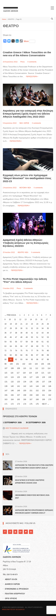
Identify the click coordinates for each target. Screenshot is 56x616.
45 (5, 337)
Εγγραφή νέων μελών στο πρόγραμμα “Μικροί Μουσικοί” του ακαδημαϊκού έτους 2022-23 (27, 178)
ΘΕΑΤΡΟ (21, 252)
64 (11, 346)
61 (42, 342)
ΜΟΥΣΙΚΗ (23, 188)
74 (16, 351)
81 (5, 355)
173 (18, 404)
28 (11, 328)
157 (18, 395)
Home (4, 19)
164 (12, 399)
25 (42, 324)
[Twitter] (26, 532)
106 (48, 364)
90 (5, 359)
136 (37, 382)
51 (37, 337)
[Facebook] (5, 532)
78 (37, 351)
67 (27, 346)
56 (16, 342)
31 (27, 328)
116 (12, 373)
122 (49, 373)
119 (30, 373)
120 (36, 373)
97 (42, 359)
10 (10, 319)
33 (37, 328)
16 (41, 319)
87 (37, 355)
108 (12, 368)
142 (24, 386)
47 (16, 337)
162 (49, 395)
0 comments (31, 62)
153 (43, 391)
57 (21, 342)
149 (18, 391)
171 (5, 404)
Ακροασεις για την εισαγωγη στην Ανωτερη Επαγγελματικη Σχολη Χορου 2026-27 (34, 466)
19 (11, 324)
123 (5, 377)
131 (5, 382)
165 (18, 399)
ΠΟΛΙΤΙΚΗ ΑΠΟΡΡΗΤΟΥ (15, 594)
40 (27, 333)
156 (12, 395)
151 (30, 391)
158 (24, 395)
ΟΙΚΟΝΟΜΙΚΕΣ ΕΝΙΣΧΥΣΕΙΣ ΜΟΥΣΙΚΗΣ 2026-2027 (32, 496)
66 (21, 346)
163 (5, 399)
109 (18, 368)
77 (32, 351)
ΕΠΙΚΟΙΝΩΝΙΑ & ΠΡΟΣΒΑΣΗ (16, 589)
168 (37, 399)
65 (16, 346)
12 (20, 319)
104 (36, 364)
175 (30, 404)
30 (21, 328)
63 (5, 346)
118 (24, 373)
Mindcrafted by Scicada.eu (13, 609)
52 (42, 337)
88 (42, 355)
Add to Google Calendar (16, 428)
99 (5, 364)
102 (23, 364)
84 (21, 355)
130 (49, 377)
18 (5, 324)
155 (5, 395)
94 (27, 359)
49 (27, 337)
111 (30, 368)
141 (18, 386)
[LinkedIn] (31, 532)
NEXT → (45, 404)
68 (32, 346)
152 (37, 391)
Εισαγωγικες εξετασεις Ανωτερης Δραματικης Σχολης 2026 (29, 481)
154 (49, 391)
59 (32, 342)
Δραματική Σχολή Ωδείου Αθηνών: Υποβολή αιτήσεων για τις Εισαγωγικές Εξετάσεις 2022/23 (25, 243)
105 (42, 364)
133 (18, 382)
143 (30, 386)
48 (21, 337)
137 (43, 382)
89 (48, 355)
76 (27, 351)
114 (49, 368)
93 (21, 359)
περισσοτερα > (32, 77)
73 (11, 351)
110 (24, 368)
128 (37, 377)
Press (22, 62)
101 (17, 364)
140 (12, 386)
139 (5, 386)
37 (11, 333)
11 (15, 319)
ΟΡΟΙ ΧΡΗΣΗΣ (11, 598)
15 (36, 319)
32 (32, 328)
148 (12, 391)
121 (42, 373)
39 (21, 333)
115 (5, 373)
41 (32, 333)
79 (42, 351)
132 (12, 382)
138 (49, 382)
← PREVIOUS (10, 315)
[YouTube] (15, 532)
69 (37, 346)
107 (5, 368)
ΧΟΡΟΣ (26, 123)
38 (16, 333)
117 (18, 373)
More (26, 41)
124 (12, 377)
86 (32, 355)
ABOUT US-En (11, 579)
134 (24, 382)
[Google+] (20, 532)
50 (32, 337)
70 (42, 346)
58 (27, 342)
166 (24, 399)
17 (47, 319)
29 (16, 328)
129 (43, 377)
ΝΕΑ (21, 123)
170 (49, 399)
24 (37, 324)
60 (37, 342)
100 (11, 364)
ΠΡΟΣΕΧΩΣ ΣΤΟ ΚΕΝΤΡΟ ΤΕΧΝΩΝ (20, 416)
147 (5, 391)
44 (48, 333)
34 (42, 328)
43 (42, 333)
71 (48, 346)
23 (32, 324)
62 (48, 342)
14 (31, 319)
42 (37, 333)
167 (30, 399)
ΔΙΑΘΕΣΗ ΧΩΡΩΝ (12, 584)
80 (48, 351)
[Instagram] (10, 532)
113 (42, 368)
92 (16, 359)
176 (37, 404)
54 (5, 342)
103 (30, 364)
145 (43, 386)
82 (11, 355)
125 (18, 377)
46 (11, 337)
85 (27, 355)
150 (24, 391)
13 (26, 319)
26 (48, 324)
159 (30, 395)
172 (12, 404)
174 (24, 404)
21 (21, 324)
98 (48, 359)
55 (11, 342)
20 (16, 324)
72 (5, 351)
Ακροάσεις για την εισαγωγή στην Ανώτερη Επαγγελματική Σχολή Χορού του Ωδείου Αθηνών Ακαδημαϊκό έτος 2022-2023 (28, 113)
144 (37, 386)
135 (30, 382)
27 (5, 328)
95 (32, 359)
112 (36, 368)
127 (30, 377)
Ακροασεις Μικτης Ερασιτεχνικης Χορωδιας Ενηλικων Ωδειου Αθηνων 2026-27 (34, 511)
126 (24, 377)
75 (21, 351)
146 (49, 386)
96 (37, 359)
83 (16, 355)
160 (37, 395)
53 (48, 337)
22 (27, 324)
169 (43, 399)
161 (43, 395)
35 (48, 328)
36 (5, 333)
